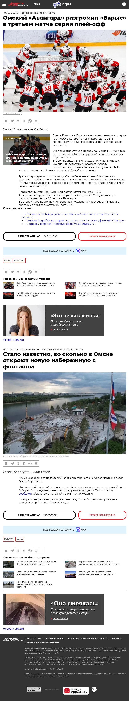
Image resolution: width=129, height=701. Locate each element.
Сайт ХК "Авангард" (12, 113)
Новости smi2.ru (13, 339)
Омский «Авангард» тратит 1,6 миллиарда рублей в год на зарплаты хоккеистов (98, 294)
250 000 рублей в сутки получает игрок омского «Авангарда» (36, 294)
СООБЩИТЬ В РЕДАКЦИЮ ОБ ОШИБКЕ (42, 642)
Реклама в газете (54, 639)
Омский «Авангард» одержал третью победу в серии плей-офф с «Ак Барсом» (100, 284)
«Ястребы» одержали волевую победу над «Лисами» (60, 223)
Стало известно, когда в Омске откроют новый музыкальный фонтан (36, 573)
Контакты (117, 639)
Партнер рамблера (52, 689)
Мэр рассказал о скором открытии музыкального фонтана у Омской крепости (99, 563)
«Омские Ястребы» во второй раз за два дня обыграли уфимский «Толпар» (74, 220)
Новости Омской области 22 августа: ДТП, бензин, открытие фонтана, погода (37, 563)
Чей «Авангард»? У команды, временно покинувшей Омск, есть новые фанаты (36, 284)
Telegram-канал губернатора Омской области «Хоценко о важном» (36, 456)
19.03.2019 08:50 (10, 13)
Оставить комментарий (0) (102, 236)
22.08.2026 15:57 (10, 349)
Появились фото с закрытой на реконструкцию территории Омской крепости (35, 584)
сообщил (25, 493)
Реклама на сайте (34, 639)
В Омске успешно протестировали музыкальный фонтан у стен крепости (97, 573)
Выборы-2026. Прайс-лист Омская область (88, 639)
